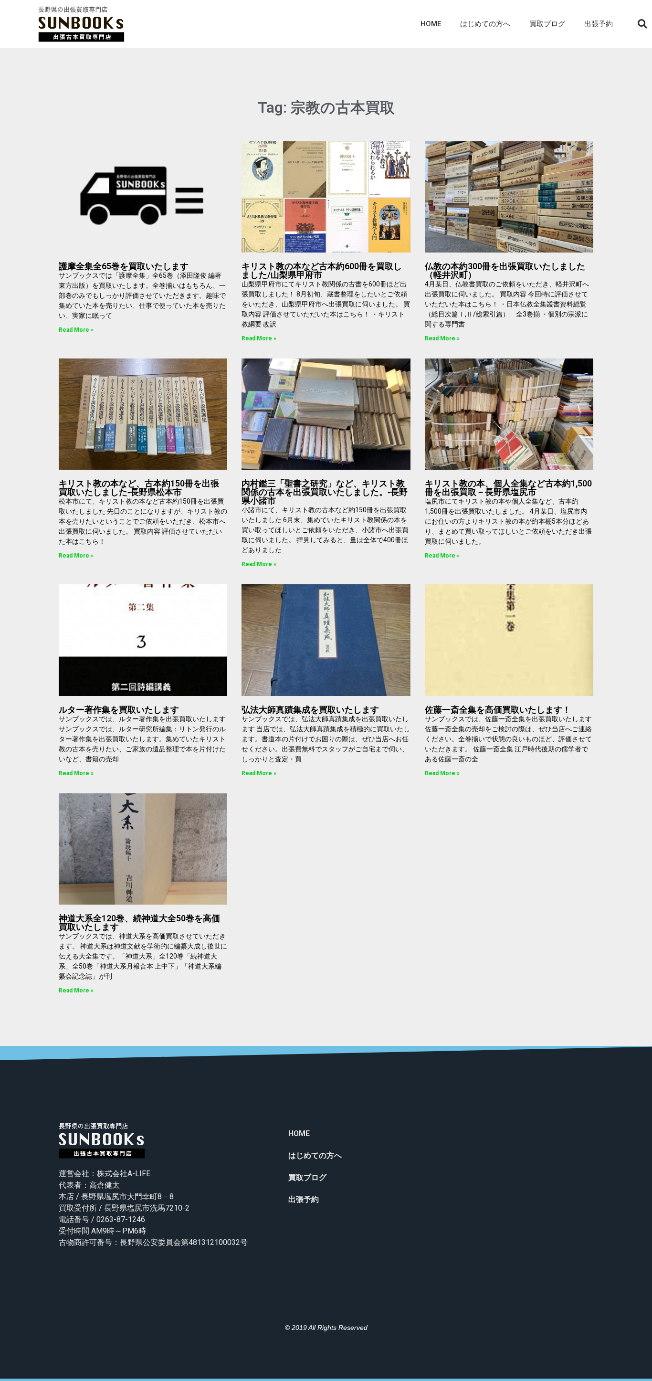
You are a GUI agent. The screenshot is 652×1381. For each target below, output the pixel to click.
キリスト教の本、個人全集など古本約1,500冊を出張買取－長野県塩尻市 (508, 487)
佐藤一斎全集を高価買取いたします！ (498, 710)
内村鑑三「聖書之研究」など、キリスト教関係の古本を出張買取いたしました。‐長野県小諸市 (325, 492)
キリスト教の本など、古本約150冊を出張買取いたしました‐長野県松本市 (139, 487)
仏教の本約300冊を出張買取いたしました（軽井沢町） (505, 270)
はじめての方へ (485, 24)
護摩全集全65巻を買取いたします (124, 266)
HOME (431, 24)
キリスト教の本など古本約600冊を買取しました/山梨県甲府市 (322, 270)
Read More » (76, 330)
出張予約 (598, 24)
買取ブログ (547, 24)
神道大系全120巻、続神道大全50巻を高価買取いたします (139, 922)
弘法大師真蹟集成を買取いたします (310, 710)
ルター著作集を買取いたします (119, 710)
